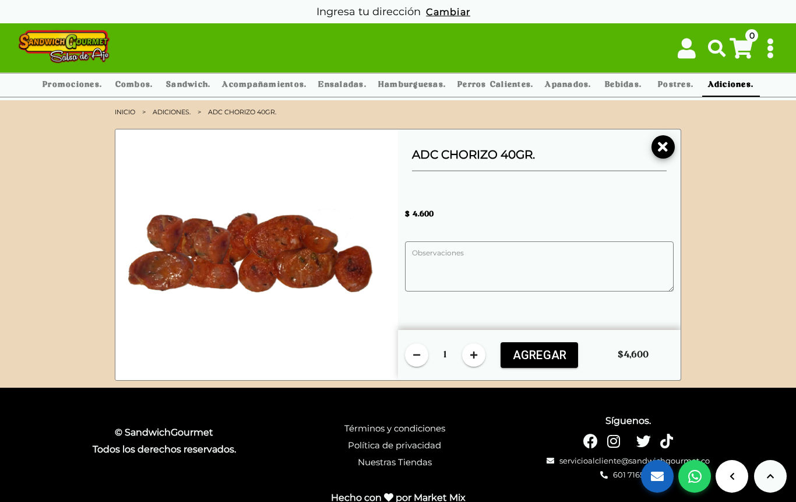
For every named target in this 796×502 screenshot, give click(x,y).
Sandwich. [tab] (188, 85)
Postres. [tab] (675, 85)
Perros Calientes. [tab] (495, 85)
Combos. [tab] (134, 85)
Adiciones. (172, 112)
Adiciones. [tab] (731, 85)
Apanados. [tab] (568, 85)
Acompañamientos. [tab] (264, 85)
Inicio (125, 112)
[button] (717, 48)
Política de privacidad (394, 445)
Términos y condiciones (394, 428)
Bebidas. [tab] (623, 85)
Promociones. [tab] (72, 85)
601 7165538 (634, 474)
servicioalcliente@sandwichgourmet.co (634, 460)
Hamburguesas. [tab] (412, 85)
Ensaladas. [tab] (342, 85)
